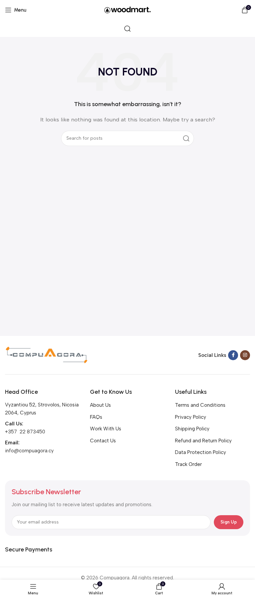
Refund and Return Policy (203, 441)
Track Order (188, 464)
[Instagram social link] (245, 355)
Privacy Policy (190, 417)
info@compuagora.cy (29, 451)
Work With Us (105, 429)
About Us (100, 405)
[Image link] (46, 355)
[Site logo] (127, 10)
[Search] (127, 28)
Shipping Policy (192, 429)
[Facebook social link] (233, 355)
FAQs (96, 417)
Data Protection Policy (200, 452)
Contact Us (103, 441)
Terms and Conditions (200, 405)
